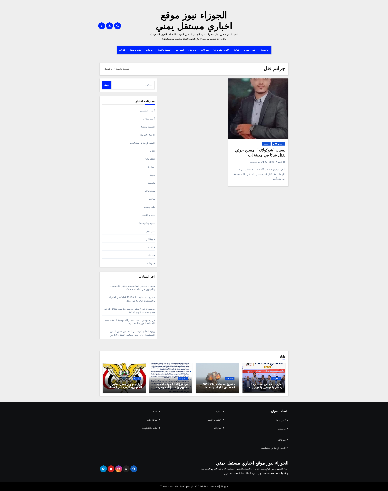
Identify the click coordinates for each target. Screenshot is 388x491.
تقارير (152, 150)
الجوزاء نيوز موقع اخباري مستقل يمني (252, 463)
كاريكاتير (150, 239)
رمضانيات (150, 190)
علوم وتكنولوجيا (221, 50)
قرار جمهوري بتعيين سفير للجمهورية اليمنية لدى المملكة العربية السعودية (125, 387)
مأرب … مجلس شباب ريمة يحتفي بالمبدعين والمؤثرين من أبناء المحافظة (264, 387)
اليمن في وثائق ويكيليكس (142, 142)
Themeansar (167, 486)
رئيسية (266, 144)
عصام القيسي (148, 215)
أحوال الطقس (147, 110)
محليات (151, 255)
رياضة (152, 198)
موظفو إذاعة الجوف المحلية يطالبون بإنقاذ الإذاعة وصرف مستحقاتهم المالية (172, 387)
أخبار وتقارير (250, 50)
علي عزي (150, 231)
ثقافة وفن (150, 158)
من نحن (192, 50)
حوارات (149, 50)
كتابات (122, 50)
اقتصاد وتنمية (164, 50)
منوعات (205, 50)
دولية (236, 50)
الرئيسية (265, 50)
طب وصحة (135, 50)
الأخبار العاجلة (147, 134)
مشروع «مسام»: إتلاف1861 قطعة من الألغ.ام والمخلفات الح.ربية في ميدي (219, 387)
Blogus (224, 486)
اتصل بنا (180, 50)
